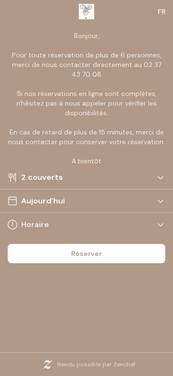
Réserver (86, 253)
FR (162, 11)
